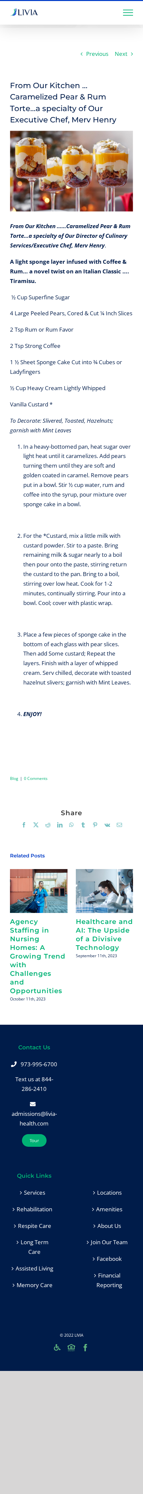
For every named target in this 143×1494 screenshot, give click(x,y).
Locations (109, 1192)
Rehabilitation (34, 1209)
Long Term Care (35, 1247)
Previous (97, 54)
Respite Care (34, 1226)
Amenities (109, 1209)
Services (34, 1192)
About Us (109, 1226)
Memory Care (35, 1285)
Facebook (109, 1259)
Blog (14, 778)
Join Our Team (109, 1242)
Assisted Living (34, 1268)
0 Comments (36, 778)
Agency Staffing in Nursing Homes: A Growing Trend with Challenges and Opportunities (38, 890)
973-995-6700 (39, 1064)
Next (121, 54)
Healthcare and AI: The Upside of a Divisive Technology (104, 890)
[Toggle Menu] (128, 13)
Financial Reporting (109, 1280)
